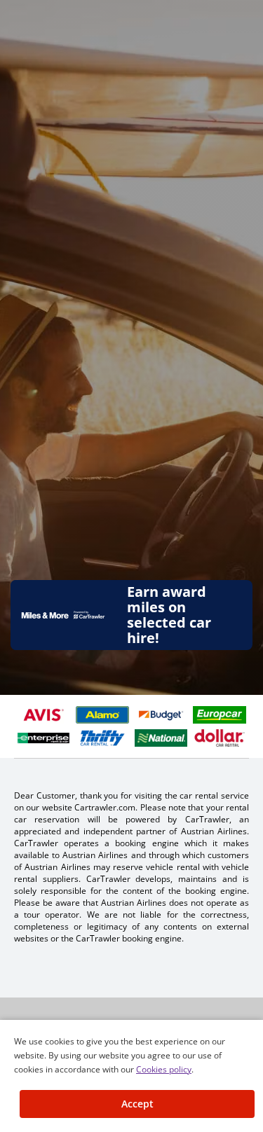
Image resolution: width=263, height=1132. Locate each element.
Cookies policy (163, 1069)
